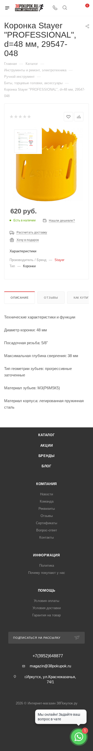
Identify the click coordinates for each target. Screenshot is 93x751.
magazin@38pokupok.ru (50, 666)
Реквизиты (46, 509)
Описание (19, 297)
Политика (46, 565)
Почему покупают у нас (46, 573)
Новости (46, 494)
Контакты (46, 537)
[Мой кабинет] (74, 8)
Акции (46, 445)
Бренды (46, 456)
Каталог (46, 435)
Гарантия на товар (46, 615)
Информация (46, 555)
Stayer (59, 260)
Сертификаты (46, 523)
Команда (46, 501)
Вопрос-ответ (46, 530)
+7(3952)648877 (48, 656)
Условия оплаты (46, 601)
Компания (46, 484)
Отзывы (51, 297)
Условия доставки (47, 608)
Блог (46, 466)
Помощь (46, 590)
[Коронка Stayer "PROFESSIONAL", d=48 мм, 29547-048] (46, 164)
